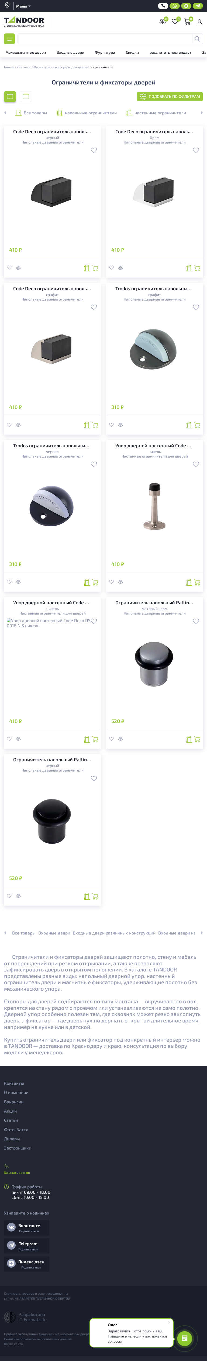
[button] (199, 113)
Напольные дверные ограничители (53, 142)
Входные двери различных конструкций (114, 932)
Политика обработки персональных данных (38, 1339)
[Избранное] (94, 151)
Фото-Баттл (16, 1129)
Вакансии (13, 1101)
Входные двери (54, 932)
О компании (16, 1092)
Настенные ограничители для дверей (155, 456)
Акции (10, 1110)
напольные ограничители (91, 112)
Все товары (35, 112)
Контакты (14, 1083)
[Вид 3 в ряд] (10, 96)
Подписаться (29, 1231)
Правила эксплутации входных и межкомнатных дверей (48, 1334)
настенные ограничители (160, 112)
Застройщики (17, 1147)
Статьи (11, 1120)
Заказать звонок (17, 1172)
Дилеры (12, 1138)
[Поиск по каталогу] (197, 38)
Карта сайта (13, 1344)
